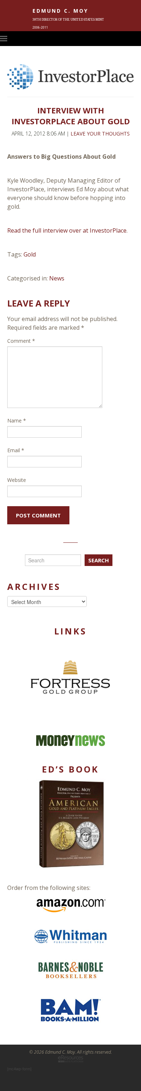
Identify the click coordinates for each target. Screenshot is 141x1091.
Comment (21, 340)
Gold (30, 254)
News (56, 278)
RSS (137, 38)
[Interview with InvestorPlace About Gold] (70, 86)
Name (16, 420)
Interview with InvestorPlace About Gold (71, 115)
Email (15, 450)
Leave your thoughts (100, 133)
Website (16, 479)
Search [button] (98, 560)
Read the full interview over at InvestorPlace (67, 230)
